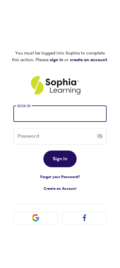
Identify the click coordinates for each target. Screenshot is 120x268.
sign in (56, 59)
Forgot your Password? (60, 176)
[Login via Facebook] (84, 217)
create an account (88, 59)
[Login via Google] (35, 217)
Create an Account (60, 188)
